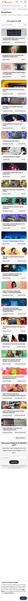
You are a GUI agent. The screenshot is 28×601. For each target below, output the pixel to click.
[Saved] (21, 2)
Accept (23, 598)
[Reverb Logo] (8, 2)
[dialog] (14, 590)
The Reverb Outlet (6, 9)
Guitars (14, 9)
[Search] (25, 5)
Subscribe (14, 462)
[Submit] (25, 25)
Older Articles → (20, 438)
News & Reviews (17, 15)
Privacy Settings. (9, 593)
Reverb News (6, 12)
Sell (17, 1)
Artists (10, 15)
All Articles (4, 15)
